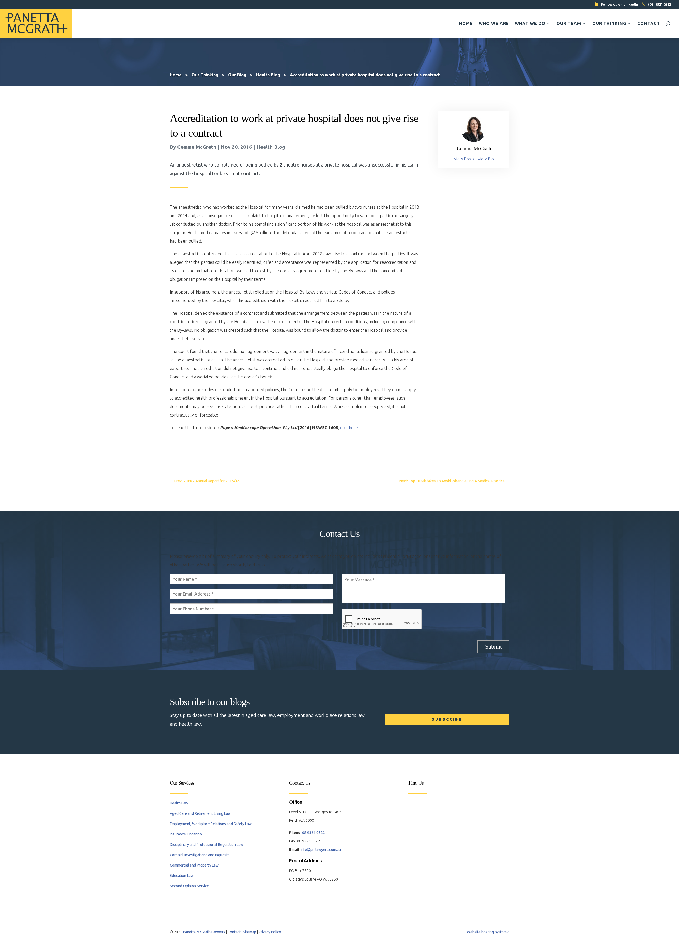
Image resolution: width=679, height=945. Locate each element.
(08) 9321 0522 (659, 4)
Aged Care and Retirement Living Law (200, 813)
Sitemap (249, 932)
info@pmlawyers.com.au (321, 849)
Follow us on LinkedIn (619, 4)
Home (466, 23)
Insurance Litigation (186, 834)
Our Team (568, 23)
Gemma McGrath (196, 147)
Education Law (182, 875)
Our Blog (237, 74)
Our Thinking (609, 23)
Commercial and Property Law (194, 865)
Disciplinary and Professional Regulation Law (206, 844)
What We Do (530, 23)
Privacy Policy (270, 932)
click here (349, 427)
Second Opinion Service (189, 886)
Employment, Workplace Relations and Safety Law (211, 824)
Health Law (179, 803)
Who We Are (494, 23)
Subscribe (447, 719)
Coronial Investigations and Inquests (199, 855)
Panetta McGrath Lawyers (204, 932)
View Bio (486, 158)
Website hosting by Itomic (488, 932)
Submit (493, 646)
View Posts (464, 158)
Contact (648, 23)
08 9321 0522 (313, 832)
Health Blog (270, 147)
